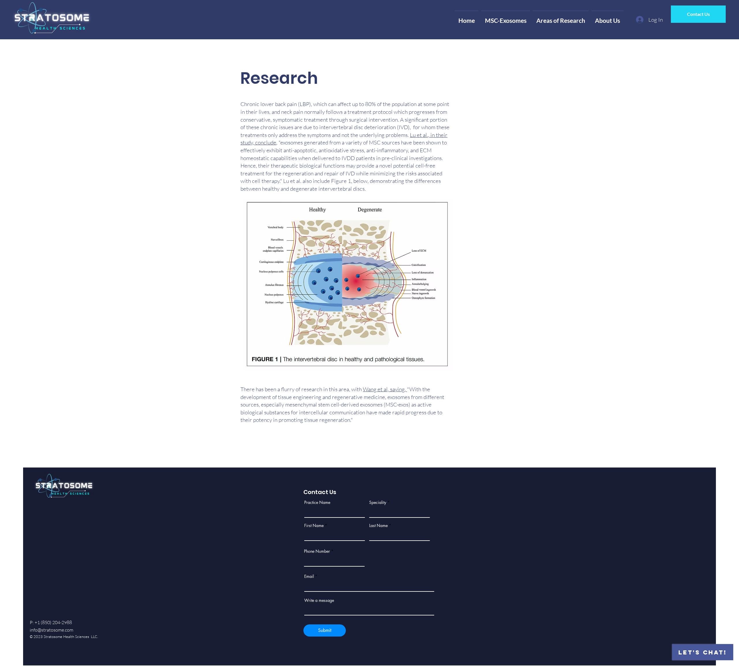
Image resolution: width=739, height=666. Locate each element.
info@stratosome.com (51, 630)
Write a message (319, 600)
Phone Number (317, 551)
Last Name (378, 526)
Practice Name (317, 502)
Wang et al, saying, (385, 389)
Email (309, 576)
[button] (505, 18)
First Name (314, 526)
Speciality (377, 502)
